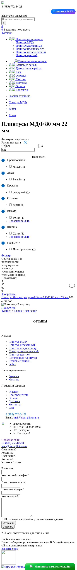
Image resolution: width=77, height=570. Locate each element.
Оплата (13, 398)
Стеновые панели (19, 360)
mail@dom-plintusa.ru (26, 417)
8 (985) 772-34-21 (16, 414)
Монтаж (14, 379)
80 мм (18, 217)
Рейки (12, 364)
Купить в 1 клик (12, 310)
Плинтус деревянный (29, 45)
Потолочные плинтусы (23, 357)
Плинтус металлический (31, 52)
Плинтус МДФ (25, 42)
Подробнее (8, 307)
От (3, 145)
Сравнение (30, 310)
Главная (13, 391)
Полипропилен (24, 249)
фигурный (21, 192)
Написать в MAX (63, 11)
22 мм (18, 233)
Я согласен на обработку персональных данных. (35, 519)
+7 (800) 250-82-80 (12, 443)
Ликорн (19, 166)
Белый (19, 179)
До (41, 145)
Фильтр (6, 255)
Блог (11, 407)
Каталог (6, 32)
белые (18, 204)
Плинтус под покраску (30, 48)
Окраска (14, 376)
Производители (18, 394)
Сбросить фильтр (19, 220)
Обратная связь (10, 439)
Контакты (15, 404)
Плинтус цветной (26, 55)
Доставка (14, 401)
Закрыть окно (9, 548)
